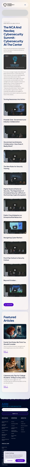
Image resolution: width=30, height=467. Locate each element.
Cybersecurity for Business (5, 428)
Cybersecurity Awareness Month (14, 431)
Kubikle (12, 433)
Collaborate (23, 423)
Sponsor (22, 427)
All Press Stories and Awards (5, 440)
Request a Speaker (24, 425)
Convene (13, 425)
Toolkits (3, 432)
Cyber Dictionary (5, 430)
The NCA (22, 429)
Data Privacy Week (14, 423)
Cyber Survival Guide (4, 447)
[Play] (15, 109)
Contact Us (23, 431)
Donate (22, 421)
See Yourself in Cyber (14, 436)
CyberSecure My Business (14, 428)
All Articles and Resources (4, 435)
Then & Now (13, 438)
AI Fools (12, 421)
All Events (3, 437)
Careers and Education (4, 425)
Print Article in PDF (8, 305)
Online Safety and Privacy (5, 422)
